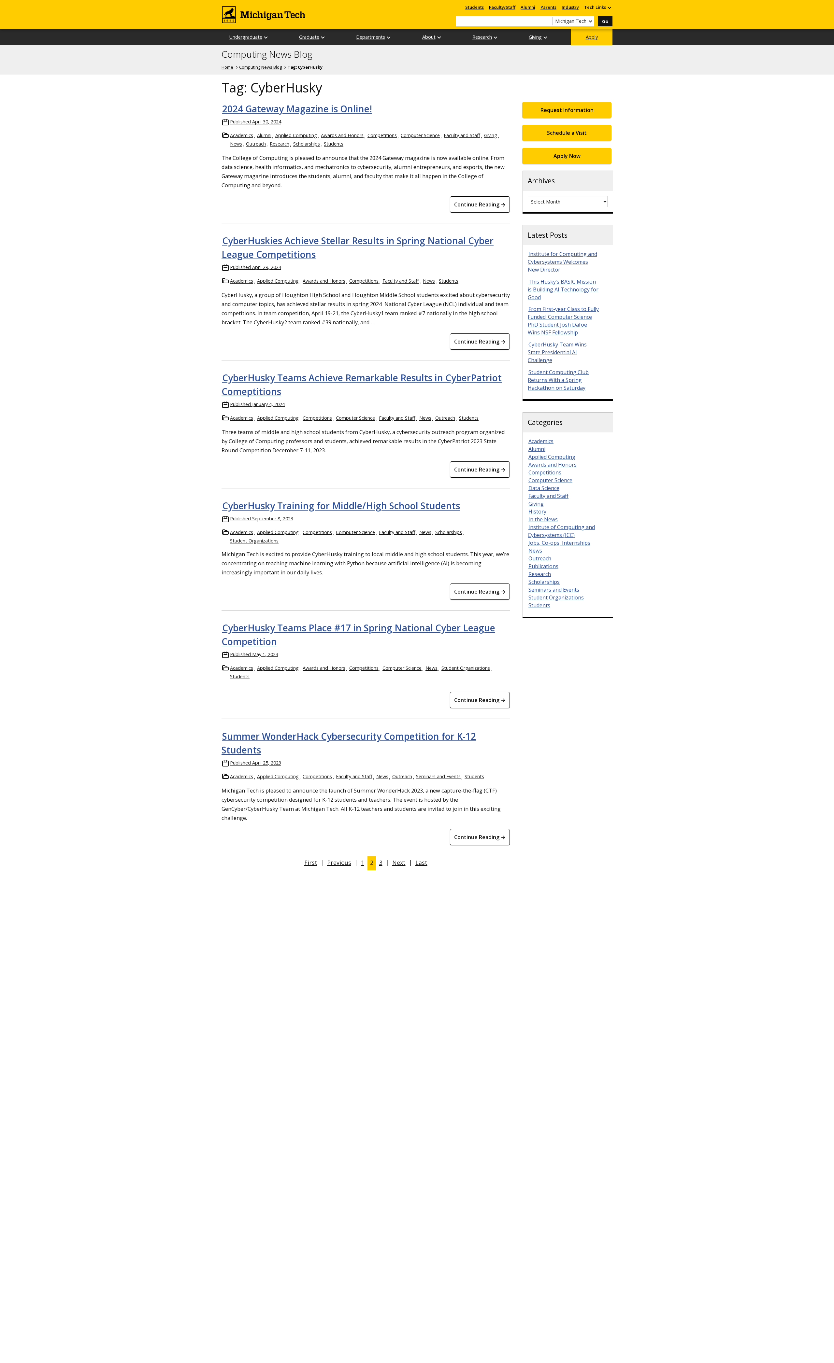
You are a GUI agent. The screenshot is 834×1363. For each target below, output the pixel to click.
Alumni (528, 7)
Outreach (256, 144)
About (429, 37)
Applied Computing (296, 135)
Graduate (309, 37)
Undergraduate (245, 37)
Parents (548, 7)
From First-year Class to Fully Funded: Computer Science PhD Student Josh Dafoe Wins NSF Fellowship (563, 320)
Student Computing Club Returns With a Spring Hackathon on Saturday (558, 380)
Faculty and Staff (462, 135)
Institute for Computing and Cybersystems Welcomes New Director (562, 261)
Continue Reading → (480, 204)
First (310, 862)
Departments (370, 37)
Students (474, 7)
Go (605, 21)
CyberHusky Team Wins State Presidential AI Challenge (557, 352)
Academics (241, 135)
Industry (570, 7)
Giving (535, 37)
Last (421, 862)
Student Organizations (254, 541)
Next (399, 862)
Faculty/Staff (502, 7)
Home (227, 67)
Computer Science (420, 135)
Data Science (543, 488)
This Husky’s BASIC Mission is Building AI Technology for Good (563, 289)
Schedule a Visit (567, 132)
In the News (543, 519)
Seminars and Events (438, 776)
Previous (339, 862)
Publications (543, 566)
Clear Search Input (547, 21)
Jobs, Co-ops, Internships (559, 542)
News (236, 144)
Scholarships (306, 144)
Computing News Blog (267, 54)
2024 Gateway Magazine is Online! (297, 109)
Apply (592, 37)
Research (482, 37)
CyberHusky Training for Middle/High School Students (341, 505)
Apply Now (567, 156)
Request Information (567, 110)
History (537, 511)
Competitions (382, 135)
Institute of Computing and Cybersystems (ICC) (561, 531)
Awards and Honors (342, 135)
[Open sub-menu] (609, 7)
